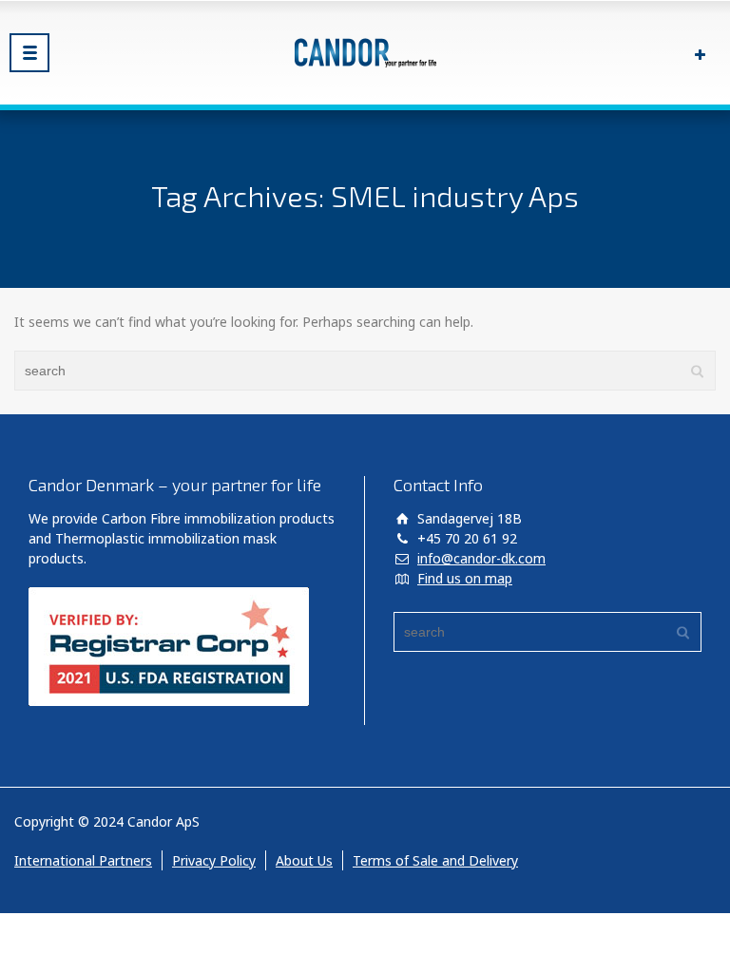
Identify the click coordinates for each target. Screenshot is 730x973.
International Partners (83, 860)
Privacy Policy (214, 860)
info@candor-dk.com (481, 558)
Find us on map (464, 578)
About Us (304, 860)
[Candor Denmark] (365, 52)
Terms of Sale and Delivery (435, 860)
